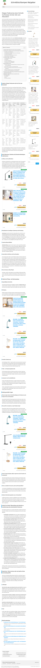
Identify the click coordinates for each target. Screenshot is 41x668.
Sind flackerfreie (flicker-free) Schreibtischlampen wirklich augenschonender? (21, 654)
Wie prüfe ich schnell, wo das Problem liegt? (11, 66)
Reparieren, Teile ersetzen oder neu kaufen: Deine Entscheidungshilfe (11, 74)
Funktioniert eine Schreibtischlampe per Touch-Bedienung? (15, 622)
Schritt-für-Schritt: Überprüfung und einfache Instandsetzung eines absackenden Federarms (14, 72)
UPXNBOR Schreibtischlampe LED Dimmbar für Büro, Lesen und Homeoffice (19, 214)
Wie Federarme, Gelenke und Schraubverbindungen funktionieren (14, 50)
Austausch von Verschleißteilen (9, 62)
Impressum (37, 662)
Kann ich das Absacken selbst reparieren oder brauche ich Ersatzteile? (13, 68)
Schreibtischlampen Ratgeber (23, 2)
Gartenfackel (9, 663)
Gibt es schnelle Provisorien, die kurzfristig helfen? (12, 69)
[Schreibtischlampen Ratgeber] (4, 4)
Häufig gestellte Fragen (7, 63)
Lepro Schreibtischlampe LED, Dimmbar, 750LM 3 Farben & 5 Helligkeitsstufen (19, 436)
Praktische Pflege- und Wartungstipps (9, 57)
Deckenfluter (14, 663)
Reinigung (6, 59)
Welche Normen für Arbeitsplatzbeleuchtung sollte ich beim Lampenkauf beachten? (33, 20)
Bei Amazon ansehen (21, 184)
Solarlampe (4, 663)
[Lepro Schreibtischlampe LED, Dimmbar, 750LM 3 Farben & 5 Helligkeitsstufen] (34, 141)
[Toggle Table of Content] (24, 48)
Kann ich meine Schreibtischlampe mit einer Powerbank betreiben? (7, 654)
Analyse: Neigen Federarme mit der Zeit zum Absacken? (12, 49)
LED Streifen (18, 663)
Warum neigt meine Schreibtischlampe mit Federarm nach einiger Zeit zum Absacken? (14, 65)
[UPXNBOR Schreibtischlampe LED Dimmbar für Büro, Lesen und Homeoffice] (34, 118)
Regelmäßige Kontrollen (8, 58)
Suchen (29, 161)
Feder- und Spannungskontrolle (9, 61)
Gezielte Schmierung (8, 60)
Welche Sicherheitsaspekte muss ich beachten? (12, 70)
